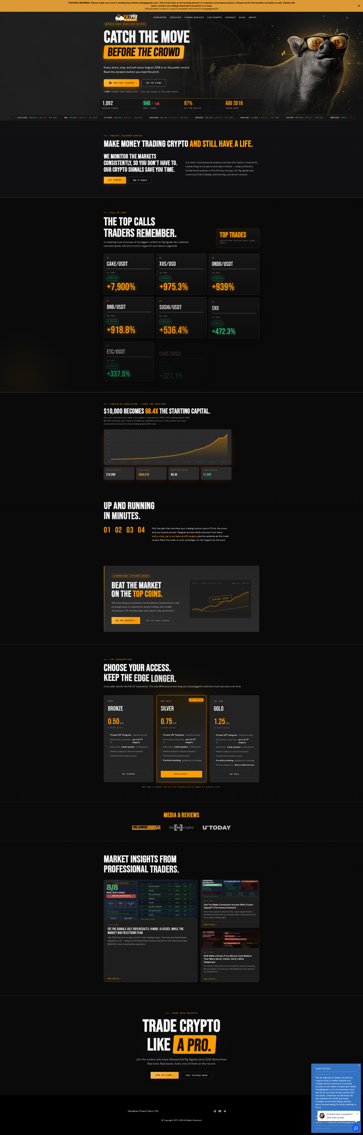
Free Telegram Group (197, 1075)
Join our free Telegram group (177, 787)
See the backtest (126, 620)
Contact (230, 17)
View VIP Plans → (164, 1075)
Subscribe (160, 17)
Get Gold (234, 774)
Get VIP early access (157, 620)
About (252, 17)
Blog (242, 17)
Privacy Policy (146, 1111)
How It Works (140, 180)
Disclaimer (133, 1111)
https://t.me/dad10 (178, 8)
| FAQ (156, 1111)
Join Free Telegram (123, 83)
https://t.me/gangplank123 (205, 8)
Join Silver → (181, 774)
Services (175, 17)
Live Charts (214, 17)
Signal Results (194, 17)
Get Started (115, 180)
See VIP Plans (153, 83)
